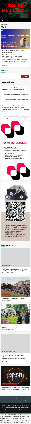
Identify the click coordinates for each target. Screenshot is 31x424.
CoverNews (15, 411)
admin (4, 54)
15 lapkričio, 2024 (10, 54)
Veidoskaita (3, 420)
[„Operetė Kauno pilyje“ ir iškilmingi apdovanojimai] (15, 287)
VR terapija (25, 398)
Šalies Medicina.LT (15, 8)
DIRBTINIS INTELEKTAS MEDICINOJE (10, 46)
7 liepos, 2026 (10, 300)
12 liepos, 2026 (10, 272)
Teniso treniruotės (11, 420)
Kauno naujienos (4, 422)
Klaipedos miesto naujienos (19, 416)
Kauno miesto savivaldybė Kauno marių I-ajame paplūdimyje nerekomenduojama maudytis (14, 88)
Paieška (4, 70)
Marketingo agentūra (10, 414)
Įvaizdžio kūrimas (19, 418)
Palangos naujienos (24, 422)
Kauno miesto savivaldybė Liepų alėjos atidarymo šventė (15, 100)
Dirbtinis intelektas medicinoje (12, 400)
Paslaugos (24, 400)
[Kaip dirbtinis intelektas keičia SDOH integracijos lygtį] (15, 39)
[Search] (28, 19)
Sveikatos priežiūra (16, 398)
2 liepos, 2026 (10, 329)
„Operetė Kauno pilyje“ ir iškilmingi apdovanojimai (15, 94)
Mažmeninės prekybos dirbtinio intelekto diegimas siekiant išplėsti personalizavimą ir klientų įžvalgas (15, 117)
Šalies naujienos (6, 265)
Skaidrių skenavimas (5, 416)
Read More (4, 65)
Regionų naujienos (14, 422)
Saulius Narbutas (10, 418)
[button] (2, 20)
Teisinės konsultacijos (23, 414)
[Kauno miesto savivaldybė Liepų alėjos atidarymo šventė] (15, 314)
